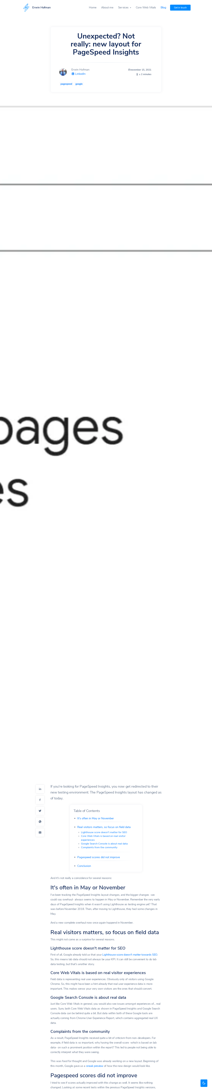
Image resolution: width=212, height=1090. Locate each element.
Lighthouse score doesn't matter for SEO (104, 832)
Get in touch (180, 7)
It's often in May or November (95, 818)
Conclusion (84, 866)
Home (93, 7)
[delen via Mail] (40, 832)
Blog (163, 7)
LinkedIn (80, 74)
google (79, 83)
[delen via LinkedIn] (40, 789)
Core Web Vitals (146, 7)
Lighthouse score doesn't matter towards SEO (129, 955)
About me (107, 7)
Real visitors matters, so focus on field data (104, 827)
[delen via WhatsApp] (40, 821)
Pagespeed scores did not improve (98, 857)
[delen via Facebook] (40, 800)
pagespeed (66, 83)
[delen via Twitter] (40, 811)
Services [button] (123, 7)
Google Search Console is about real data (104, 843)
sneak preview (94, 1066)
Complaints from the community (99, 847)
